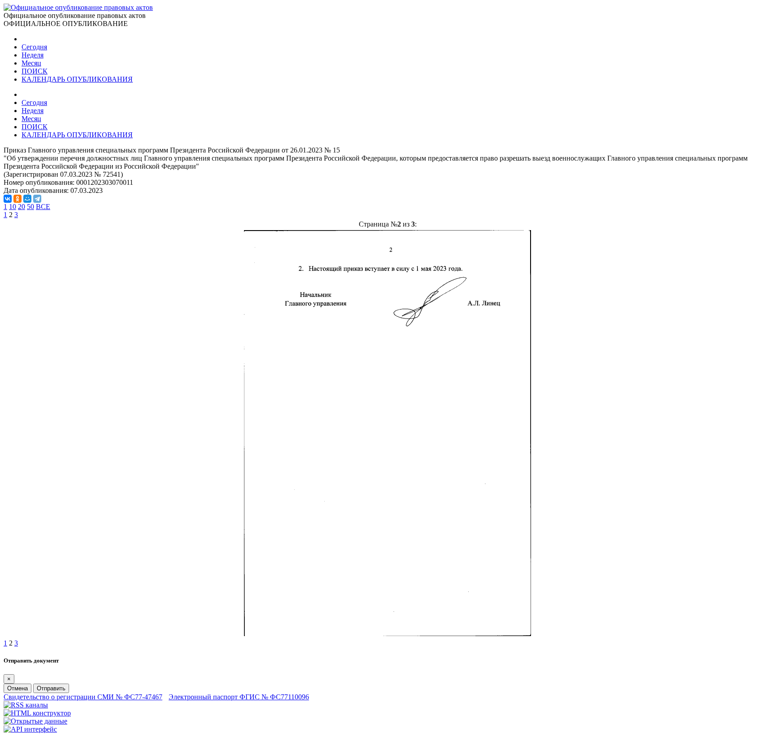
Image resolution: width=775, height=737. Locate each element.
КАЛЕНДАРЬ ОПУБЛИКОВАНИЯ (77, 79)
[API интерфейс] (30, 729)
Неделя (33, 55)
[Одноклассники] (17, 199)
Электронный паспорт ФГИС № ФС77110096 (239, 697)
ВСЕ (43, 206)
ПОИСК (35, 71)
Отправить (51, 688)
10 (12, 206)
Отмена (17, 688)
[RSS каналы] (26, 705)
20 (21, 206)
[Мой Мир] (27, 199)
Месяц (31, 63)
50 (30, 206)
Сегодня (34, 47)
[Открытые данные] (35, 721)
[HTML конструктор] (37, 713)
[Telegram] (37, 199)
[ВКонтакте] (8, 199)
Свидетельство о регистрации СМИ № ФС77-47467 (83, 697)
